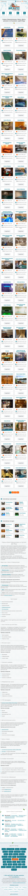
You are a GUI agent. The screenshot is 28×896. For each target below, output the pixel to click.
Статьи (15, 889)
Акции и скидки (21, 889)
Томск (20, 864)
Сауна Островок (7, 50)
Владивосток (23, 849)
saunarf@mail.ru (15, 876)
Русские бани (5, 565)
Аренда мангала (5, 729)
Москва (3, 849)
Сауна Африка (21, 97)
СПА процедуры (14, 836)
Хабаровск (18, 867)
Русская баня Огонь (21, 50)
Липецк (14, 856)
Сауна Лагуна (7, 420)
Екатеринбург (17, 851)
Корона (7, 350)
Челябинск (24, 867)
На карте (18, 14)
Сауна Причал (9, 535)
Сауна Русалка (9, 524)
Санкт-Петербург (10, 849)
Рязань (23, 861)
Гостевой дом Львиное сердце (9, 508)
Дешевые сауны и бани (16, 824)
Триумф (21, 507)
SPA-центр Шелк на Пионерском (20, 421)
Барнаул (17, 849)
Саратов (10, 864)
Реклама (16, 887)
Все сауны (10, 14)
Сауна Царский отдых (21, 467)
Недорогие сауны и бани (10, 825)
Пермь (14, 861)
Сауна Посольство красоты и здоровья (21, 351)
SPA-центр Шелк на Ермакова (20, 328)
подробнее (7, 45)
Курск (10, 856)
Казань (10, 854)
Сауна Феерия (21, 166)
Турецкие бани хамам (10, 816)
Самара (5, 864)
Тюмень (3, 867)
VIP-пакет (4, 751)
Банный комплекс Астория (21, 143)
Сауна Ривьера (7, 305)
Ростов (18, 861)
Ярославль (14, 869)
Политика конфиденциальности (19, 882)
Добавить (25, 1)
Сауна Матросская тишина (21, 305)
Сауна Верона (22, 529)
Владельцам (18, 1)
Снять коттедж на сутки (10, 826)
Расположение (5, 585)
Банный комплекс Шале (7, 373)
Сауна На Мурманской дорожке (21, 212)
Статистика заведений (14, 891)
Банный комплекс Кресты (7, 143)
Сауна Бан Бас (7, 27)
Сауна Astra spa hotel (21, 443)
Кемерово (16, 854)
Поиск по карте (4, 887)
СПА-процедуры (5, 609)
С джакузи (20, 829)
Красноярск (4, 856)
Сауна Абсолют (7, 120)
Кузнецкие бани (7, 443)
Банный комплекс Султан (21, 236)
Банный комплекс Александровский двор (7, 212)
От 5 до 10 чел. (21, 820)
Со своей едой (12, 833)
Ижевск (23, 851)
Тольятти (15, 864)
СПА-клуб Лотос (21, 282)
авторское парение (8, 595)
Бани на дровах (19, 816)
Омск (4, 861)
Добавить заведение (8, 889)
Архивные (25, 887)
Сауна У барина (7, 166)
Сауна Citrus (7, 189)
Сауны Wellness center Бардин (7, 97)
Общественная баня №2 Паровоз (7, 259)
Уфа (13, 867)
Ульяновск (9, 867)
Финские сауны (5, 570)
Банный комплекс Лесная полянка (7, 328)
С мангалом (13, 835)
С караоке (19, 833)
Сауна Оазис (21, 27)
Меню (3, 14)
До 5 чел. (14, 820)
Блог (20, 887)
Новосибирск (22, 859)
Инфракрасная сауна (6, 607)
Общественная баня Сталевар (7, 236)
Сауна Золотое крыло (21, 259)
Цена (3, 589)
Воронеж (11, 851)
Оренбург (9, 861)
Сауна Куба (20, 74)
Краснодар (22, 854)
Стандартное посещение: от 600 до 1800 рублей (11, 749)
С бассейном (13, 829)
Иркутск (5, 854)
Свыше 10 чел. (8, 821)
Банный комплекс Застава (21, 502)
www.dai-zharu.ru (7, 791)
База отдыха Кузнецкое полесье (7, 74)
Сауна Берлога (20, 120)
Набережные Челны (22, 856)
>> (17, 492)
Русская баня (7, 467)
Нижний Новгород (7, 859)
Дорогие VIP (20, 825)
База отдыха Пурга (20, 373)
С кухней (20, 835)
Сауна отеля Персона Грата (21, 398)
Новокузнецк (15, 859)
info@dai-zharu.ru (7, 789)
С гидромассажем (13, 830)
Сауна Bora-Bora (7, 282)
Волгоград (5, 851)
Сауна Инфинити (21, 189)
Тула (24, 864)
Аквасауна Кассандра (7, 397)
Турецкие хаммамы (6, 574)
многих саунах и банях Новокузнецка (9, 702)
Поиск (24, 14)
